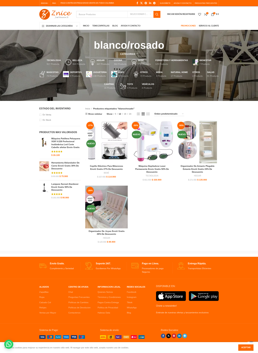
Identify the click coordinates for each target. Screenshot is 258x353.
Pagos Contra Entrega (108, 302)
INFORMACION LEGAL (109, 287)
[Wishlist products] (200, 14)
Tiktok (129, 302)
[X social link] (141, 3)
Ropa (41, 297)
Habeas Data (104, 312)
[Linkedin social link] (150, 3)
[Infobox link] (60, 266)
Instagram (131, 297)
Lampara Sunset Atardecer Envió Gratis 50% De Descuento (64, 187)
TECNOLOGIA (152, 176)
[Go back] (90, 45)
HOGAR (197, 176)
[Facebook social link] (137, 3)
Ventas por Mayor (47, 312)
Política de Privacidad (108, 307)
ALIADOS (44, 287)
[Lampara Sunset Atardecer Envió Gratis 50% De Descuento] (44, 191)
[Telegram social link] (154, 3)
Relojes (42, 307)
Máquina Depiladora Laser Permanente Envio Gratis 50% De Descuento (152, 169)
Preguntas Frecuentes (79, 297)
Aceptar (245, 347)
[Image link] (62, 337)
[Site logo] (55, 14)
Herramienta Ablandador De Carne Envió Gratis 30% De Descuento (65, 165)
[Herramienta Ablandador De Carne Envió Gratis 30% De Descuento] (44, 169)
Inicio (87, 108)
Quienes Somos (105, 292)
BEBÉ (106, 173)
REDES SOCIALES (136, 287)
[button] (8, 344)
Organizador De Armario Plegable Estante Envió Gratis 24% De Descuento (197, 169)
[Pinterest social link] (146, 3)
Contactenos (74, 312)
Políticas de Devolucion (79, 307)
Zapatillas (43, 292)
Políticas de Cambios (78, 302)
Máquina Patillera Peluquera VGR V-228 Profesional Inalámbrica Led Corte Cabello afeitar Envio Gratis (65, 143)
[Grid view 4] (148, 114)
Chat (70, 292)
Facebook (131, 292)
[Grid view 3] (143, 114)
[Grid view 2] (138, 114)
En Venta (47, 114)
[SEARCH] (156, 14)
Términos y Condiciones (109, 297)
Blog (129, 312)
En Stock (47, 120)
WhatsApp (132, 307)
